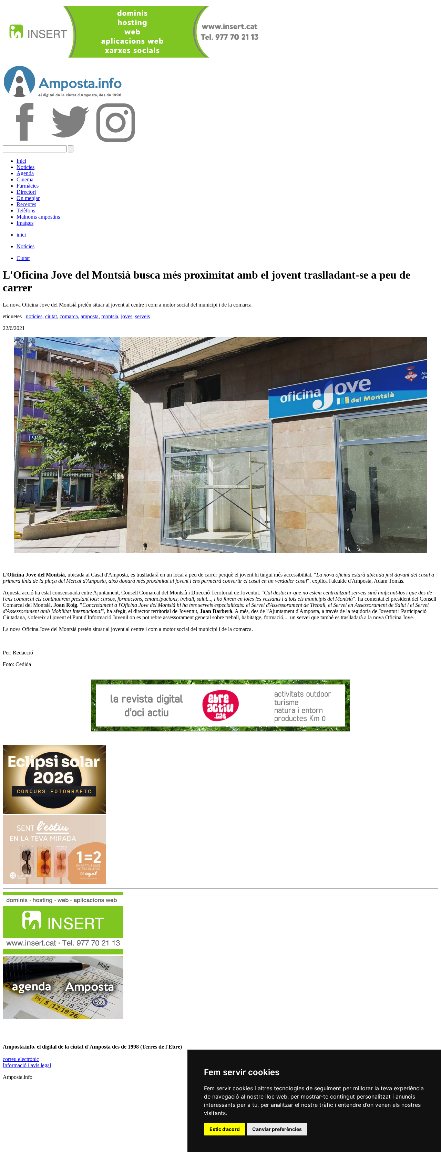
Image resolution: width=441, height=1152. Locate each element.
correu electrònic (21, 1059)
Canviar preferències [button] (277, 1129)
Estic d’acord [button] (224, 1129)
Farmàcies (28, 186)
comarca (69, 316)
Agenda (25, 173)
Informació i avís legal (27, 1065)
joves (126, 316)
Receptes (26, 204)
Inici (21, 161)
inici (21, 235)
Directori (26, 192)
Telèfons (26, 210)
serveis (142, 316)
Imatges (25, 223)
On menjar (28, 198)
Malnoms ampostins (38, 217)
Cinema (25, 179)
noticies (34, 316)
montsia (109, 316)
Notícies (25, 167)
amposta (90, 316)
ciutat (51, 316)
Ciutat (23, 258)
